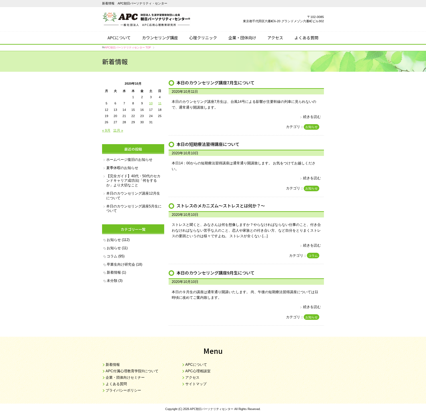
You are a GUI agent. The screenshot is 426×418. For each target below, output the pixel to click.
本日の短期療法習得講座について (207, 144)
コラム (313, 255)
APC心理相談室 (198, 371)
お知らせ (311, 127)
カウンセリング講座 (160, 37)
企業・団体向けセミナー (125, 377)
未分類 (112, 281)
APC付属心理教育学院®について (132, 371)
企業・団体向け (242, 37)
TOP (128, 47)
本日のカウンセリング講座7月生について (215, 83)
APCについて (119, 37)
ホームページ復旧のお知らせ (129, 159)
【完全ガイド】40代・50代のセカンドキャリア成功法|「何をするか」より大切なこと (133, 180)
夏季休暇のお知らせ (122, 168)
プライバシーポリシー (123, 390)
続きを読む (312, 117)
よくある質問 (306, 37)
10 (151, 103)
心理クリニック (203, 37)
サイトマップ (196, 384)
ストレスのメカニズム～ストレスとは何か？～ (220, 206)
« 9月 (106, 130)
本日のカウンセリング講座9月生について (215, 273)
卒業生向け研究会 (121, 264)
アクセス (275, 37)
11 (160, 103)
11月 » (118, 130)
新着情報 (114, 272)
